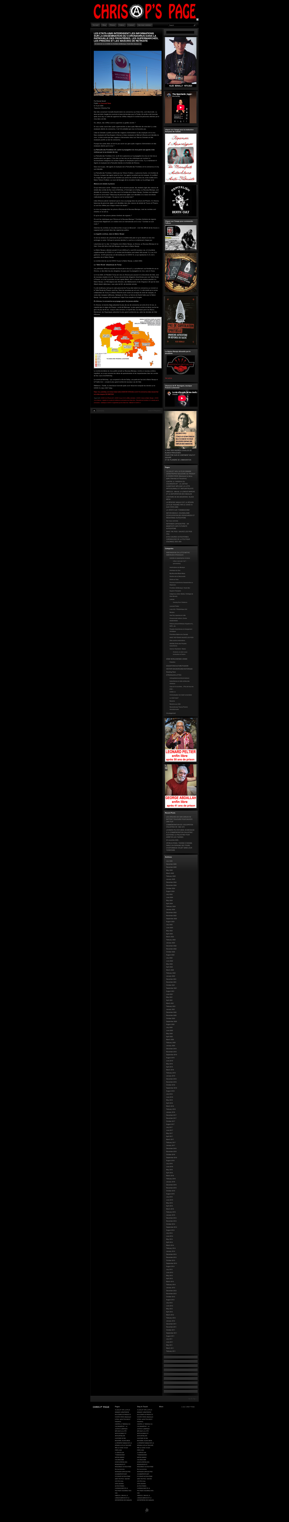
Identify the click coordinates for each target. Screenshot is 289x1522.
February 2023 (171, 940)
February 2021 (171, 1006)
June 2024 (169, 897)
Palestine (172, 662)
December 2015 (171, 1185)
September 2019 (171, 1054)
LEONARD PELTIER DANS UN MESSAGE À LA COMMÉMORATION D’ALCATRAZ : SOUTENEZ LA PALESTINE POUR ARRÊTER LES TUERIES (180, 833)
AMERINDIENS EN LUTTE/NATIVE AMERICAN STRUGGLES (178, 553)
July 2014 (169, 1233)
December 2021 (171, 979)
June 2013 (169, 1272)
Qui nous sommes (144, 25)
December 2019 (171, 1048)
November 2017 (171, 1118)
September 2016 (171, 1157)
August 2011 (170, 1336)
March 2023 (170, 937)
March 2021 (170, 1003)
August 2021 (170, 991)
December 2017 (171, 1115)
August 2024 (170, 891)
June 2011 (169, 1342)
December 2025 (171, 864)
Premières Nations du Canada (179, 634)
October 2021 (170, 985)
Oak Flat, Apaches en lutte (178, 615)
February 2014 (171, 1248)
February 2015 (171, 1212)
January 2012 (170, 1321)
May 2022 (169, 964)
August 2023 (170, 921)
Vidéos (121, 25)
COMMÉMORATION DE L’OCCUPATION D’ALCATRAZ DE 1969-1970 (179, 826)
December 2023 (171, 912)
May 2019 (169, 1064)
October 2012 (170, 1296)
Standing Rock (171, 672)
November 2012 (171, 1293)
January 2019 (170, 1076)
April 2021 (169, 1000)
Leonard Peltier (174, 606)
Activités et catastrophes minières (180, 558)
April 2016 (169, 1173)
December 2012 (171, 1290)
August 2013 (170, 1266)
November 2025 (171, 867)
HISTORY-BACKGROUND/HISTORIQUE (179, 669)
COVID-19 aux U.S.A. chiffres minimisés (125, 398)
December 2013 (171, 1254)
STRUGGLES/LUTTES (173, 675)
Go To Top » (193, 1398)
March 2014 (170, 1245)
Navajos (136, 44)
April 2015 (169, 1206)
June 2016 (169, 1166)
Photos (112, 25)
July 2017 (169, 1127)
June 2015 (169, 1200)
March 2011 (170, 1348)
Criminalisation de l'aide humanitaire (181, 695)
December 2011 (171, 1324)
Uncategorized (171, 713)
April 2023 (169, 934)
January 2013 (170, 1287)
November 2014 (171, 1221)
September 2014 (171, 1227)
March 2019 (170, 1070)
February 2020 (171, 1042)
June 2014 (169, 1236)
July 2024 (169, 894)
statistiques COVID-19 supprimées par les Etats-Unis (114, 402)
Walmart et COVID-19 (135, 402)
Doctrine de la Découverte (177, 576)
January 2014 (170, 1251)
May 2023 (169, 931)
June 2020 (169, 1030)
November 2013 (171, 1257)
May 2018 (169, 1100)
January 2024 (170, 909)
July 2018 (169, 1094)
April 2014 (169, 1242)
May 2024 (169, 900)
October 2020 (170, 1018)
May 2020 (169, 1033)
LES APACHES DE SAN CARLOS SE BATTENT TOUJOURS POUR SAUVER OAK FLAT (179, 819)
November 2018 (171, 1082)
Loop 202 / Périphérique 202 (178, 609)
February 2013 (171, 1284)
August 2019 (170, 1058)
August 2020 (170, 1024)
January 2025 (170, 879)
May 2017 (169, 1133)
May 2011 (169, 1345)
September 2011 (171, 1333)
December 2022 (171, 946)
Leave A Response (154, 410)
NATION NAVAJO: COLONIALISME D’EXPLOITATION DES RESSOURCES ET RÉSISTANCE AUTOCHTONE (180, 515)
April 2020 (169, 1036)
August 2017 (170, 1124)
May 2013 (169, 1275)
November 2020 (171, 1015)
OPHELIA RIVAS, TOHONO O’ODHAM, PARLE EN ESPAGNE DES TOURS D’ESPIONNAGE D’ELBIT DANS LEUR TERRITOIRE (179, 846)
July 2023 (169, 924)
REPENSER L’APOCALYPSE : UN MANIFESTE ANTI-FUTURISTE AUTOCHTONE (177, 526)
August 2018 (170, 1091)
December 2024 (171, 882)
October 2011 (170, 1330)
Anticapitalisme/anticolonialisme (179, 678)
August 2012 (170, 1300)
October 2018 (170, 1085)
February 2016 (171, 1179)
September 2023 (171, 918)
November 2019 (171, 1052)
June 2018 (169, 1097)
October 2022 (170, 952)
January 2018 (170, 1112)
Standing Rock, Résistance (180, 602)
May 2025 (169, 870)
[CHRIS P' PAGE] (144, 20)
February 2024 (171, 906)
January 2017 (170, 1145)
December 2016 (171, 1148)
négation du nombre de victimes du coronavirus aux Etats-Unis (118, 400)
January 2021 (170, 1009)
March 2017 (170, 1139)
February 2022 (171, 973)
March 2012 (170, 1315)
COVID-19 (109, 44)
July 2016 (169, 1163)
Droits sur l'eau (174, 579)
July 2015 (169, 1197)
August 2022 (170, 955)
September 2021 (171, 988)
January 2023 (170, 943)
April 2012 (169, 1312)
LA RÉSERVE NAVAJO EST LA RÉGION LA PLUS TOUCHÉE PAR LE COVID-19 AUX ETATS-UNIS (179, 504)
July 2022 (169, 958)
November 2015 (171, 1188)
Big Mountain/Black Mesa (177, 573)
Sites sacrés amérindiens (177, 640)
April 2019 (169, 1067)
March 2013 (170, 1281)
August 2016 (170, 1160)
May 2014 (169, 1239)
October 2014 (170, 1224)
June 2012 (169, 1306)
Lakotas (172, 599)
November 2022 (171, 949)
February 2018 (171, 1109)
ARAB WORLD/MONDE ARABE (176, 659)
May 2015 (169, 1203)
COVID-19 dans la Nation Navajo (145, 398)
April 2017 (169, 1136)
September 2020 (171, 1021)
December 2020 (171, 1012)
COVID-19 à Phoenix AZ (107, 398)
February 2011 (171, 1351)
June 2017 (169, 1130)
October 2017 (170, 1121)
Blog (104, 25)
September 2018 (171, 1088)
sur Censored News (104, 103)
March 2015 (170, 1209)
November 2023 (171, 915)
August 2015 (170, 1194)
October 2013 (170, 1260)
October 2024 (170, 888)
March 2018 (170, 1106)
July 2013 (169, 1269)
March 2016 (170, 1175)
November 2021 (171, 982)
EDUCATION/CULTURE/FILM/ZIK (177, 666)
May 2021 (169, 997)
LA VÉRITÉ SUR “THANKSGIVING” (178, 510)
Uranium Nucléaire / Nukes (178, 649)
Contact (131, 25)
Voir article (168, 378)
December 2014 (171, 1218)
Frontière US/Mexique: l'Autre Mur (123, 44)
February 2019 (171, 1073)
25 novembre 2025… (173, 840)
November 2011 (171, 1327)
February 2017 (171, 1142)
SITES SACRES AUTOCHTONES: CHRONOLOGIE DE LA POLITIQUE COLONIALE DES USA (178, 539)
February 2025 (171, 876)
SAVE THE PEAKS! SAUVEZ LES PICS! (181, 637)
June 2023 (169, 927)
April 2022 (169, 967)
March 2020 (170, 1039)
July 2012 (169, 1303)
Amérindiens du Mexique (177, 567)
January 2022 (170, 976)
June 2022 (169, 961)
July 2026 (169, 861)
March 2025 (170, 873)
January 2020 (170, 1045)
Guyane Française (175, 591)
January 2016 (170, 1182)
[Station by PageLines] (146, 1511)
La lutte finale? (174, 698)
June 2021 (169, 994)
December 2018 (171, 1079)
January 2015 (170, 1215)
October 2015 (170, 1191)
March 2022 (170, 970)
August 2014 (170, 1230)
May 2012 (169, 1309)
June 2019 (169, 1061)
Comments (100, 411)
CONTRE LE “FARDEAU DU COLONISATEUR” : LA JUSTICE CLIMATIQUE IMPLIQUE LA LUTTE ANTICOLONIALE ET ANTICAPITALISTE (179, 485)
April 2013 (169, 1278)
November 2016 (171, 1151)
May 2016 (169, 1169)
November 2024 (171, 885)
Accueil (95, 25)
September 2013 (171, 1263)
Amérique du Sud (175, 570)
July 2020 (169, 1027)
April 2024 (169, 903)
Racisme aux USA (175, 704)
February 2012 (171, 1318)
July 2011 (169, 1339)
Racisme (172, 701)
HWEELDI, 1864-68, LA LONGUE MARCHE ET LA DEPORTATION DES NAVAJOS (180, 492)
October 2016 (170, 1154)
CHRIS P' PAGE (101, 1407)
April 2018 (169, 1103)
